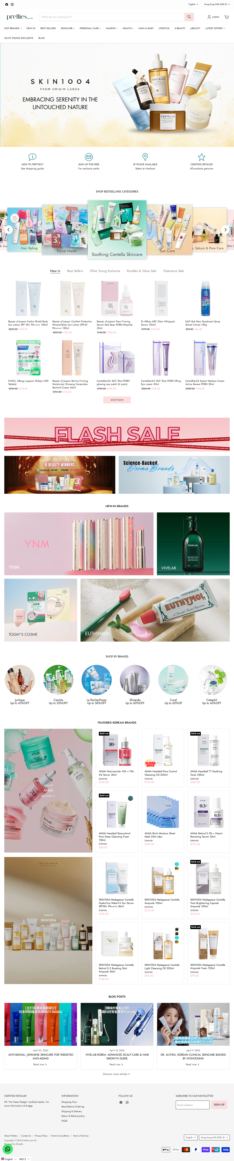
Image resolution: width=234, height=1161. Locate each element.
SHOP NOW (117, 400)
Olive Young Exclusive (18, 38)
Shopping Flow (69, 1102)
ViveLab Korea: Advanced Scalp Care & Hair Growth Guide (117, 1057)
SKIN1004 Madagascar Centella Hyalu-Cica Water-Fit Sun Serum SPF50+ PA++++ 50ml (116, 903)
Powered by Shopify (13, 1144)
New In (30, 28)
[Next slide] (224, 94)
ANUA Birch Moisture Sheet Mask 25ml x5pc (160, 835)
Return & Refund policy (73, 1116)
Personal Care (89, 28)
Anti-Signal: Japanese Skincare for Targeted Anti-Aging (40, 1057)
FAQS (64, 1120)
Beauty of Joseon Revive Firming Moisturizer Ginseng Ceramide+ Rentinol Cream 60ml (70, 384)
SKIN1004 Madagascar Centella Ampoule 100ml (162, 901)
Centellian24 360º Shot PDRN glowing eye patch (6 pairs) (113, 382)
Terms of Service (81, 1135)
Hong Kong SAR (215, 4)
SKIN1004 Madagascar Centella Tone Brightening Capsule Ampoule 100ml (207, 903)
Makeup (111, 28)
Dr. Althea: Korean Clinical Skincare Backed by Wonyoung (193, 1057)
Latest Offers (214, 28)
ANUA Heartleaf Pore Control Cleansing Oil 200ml (161, 773)
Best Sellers (48, 28)
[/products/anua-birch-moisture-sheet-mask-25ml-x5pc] (163, 812)
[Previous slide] (9, 94)
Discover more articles (115, 1074)
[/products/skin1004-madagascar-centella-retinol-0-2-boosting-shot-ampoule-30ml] (117, 943)
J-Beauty (195, 28)
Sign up (219, 1105)
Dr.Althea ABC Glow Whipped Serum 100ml (158, 323)
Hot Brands (12, 28)
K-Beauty (180, 28)
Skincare (67, 28)
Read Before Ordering (72, 1106)
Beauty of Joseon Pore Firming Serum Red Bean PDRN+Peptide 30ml (115, 325)
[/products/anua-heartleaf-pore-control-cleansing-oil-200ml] (163, 750)
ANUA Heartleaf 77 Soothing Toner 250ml (206, 773)
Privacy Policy (41, 1135)
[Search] (189, 17)
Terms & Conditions (60, 1135)
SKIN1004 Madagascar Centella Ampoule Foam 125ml (207, 966)
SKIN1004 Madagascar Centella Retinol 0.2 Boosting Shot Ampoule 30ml (116, 968)
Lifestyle (164, 28)
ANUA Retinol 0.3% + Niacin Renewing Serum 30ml (206, 835)
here (30, 1105)
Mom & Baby (146, 28)
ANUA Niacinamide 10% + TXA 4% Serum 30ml (116, 773)
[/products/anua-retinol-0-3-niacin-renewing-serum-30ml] (208, 812)
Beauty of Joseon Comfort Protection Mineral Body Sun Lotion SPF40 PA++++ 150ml (72, 325)
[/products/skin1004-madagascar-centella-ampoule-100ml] (163, 878)
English (192, 4)
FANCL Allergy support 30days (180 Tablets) (28, 382)
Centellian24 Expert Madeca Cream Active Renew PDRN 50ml (204, 382)
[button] (9, 1159)
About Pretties (10, 1135)
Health (127, 28)
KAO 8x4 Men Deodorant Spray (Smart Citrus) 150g (202, 323)
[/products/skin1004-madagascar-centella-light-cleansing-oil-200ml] (163, 943)
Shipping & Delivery (71, 1111)
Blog (41, 38)
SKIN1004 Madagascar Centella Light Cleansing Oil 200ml (162, 966)
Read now (39, 1064)
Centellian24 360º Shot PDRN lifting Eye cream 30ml (161, 382)
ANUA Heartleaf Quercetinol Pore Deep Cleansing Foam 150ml (114, 836)
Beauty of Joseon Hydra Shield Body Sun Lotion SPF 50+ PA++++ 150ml (28, 323)
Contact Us (26, 1135)
